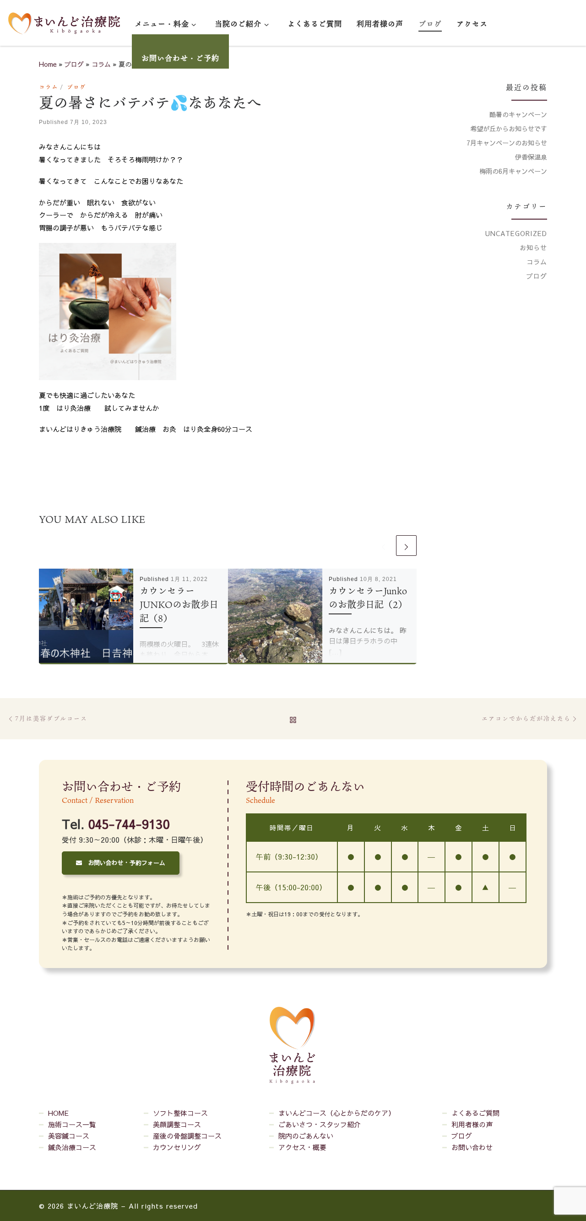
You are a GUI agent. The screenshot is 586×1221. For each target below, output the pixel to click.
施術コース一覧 (72, 1124)
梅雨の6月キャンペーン (513, 171)
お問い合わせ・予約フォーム (123, 863)
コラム (101, 64)
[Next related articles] (406, 545)
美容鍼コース (68, 1135)
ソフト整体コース (180, 1113)
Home (48, 64)
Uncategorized (516, 233)
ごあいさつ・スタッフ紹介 (319, 1124)
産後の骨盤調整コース (187, 1135)
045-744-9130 (128, 824)
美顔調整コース (177, 1124)
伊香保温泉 (531, 156)
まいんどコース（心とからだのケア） (336, 1113)
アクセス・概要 (302, 1147)
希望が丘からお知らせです (508, 128)
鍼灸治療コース (72, 1147)
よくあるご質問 (475, 1113)
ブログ (74, 64)
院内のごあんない (305, 1135)
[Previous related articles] (383, 545)
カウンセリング (177, 1147)
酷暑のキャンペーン (518, 114)
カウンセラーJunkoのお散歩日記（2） (368, 597)
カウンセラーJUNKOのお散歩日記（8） (179, 604)
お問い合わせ (472, 1147)
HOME (58, 1113)
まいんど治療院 (92, 1205)
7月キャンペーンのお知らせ (507, 142)
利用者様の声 (472, 1124)
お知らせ (533, 247)
